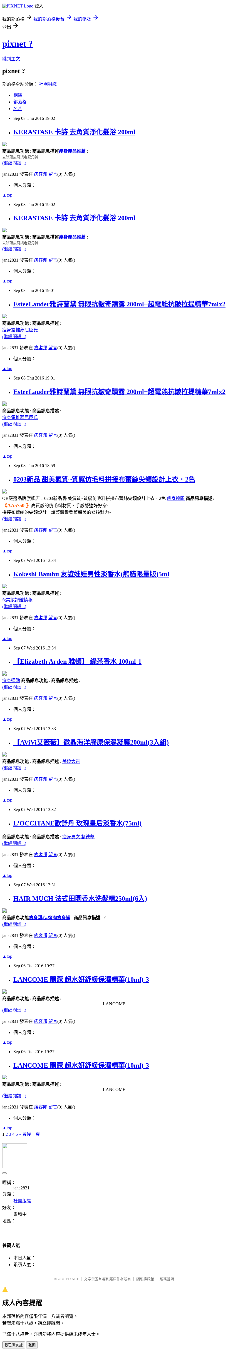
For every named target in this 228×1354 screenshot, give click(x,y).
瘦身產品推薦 (72, 151)
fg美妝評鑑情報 (17, 599)
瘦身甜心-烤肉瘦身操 (49, 917)
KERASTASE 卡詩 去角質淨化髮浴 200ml (74, 132)
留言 (52, 174)
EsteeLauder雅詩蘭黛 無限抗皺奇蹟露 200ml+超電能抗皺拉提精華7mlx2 (119, 304)
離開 (32, 1345)
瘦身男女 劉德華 (78, 836)
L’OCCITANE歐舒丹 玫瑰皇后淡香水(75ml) (77, 823)
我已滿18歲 (13, 1345)
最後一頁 (31, 1134)
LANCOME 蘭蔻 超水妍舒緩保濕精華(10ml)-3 (81, 979)
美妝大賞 (71, 761)
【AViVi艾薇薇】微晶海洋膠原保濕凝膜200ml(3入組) (91, 742)
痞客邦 (40, 174)
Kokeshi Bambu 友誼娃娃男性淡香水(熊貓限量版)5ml (91, 574)
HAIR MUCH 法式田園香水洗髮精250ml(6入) (80, 898)
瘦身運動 (11, 680)
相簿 (17, 95)
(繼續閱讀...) (14, 163)
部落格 (20, 102)
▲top (7, 195)
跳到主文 (11, 58)
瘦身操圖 (176, 498)
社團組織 (48, 84)
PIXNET (72, 1279)
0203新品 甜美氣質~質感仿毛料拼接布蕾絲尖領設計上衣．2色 (104, 479)
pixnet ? (17, 44)
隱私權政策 (145, 1279)
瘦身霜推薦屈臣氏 (20, 330)
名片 (17, 108)
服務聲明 (167, 1279)
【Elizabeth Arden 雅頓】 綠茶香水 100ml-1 (77, 661)
